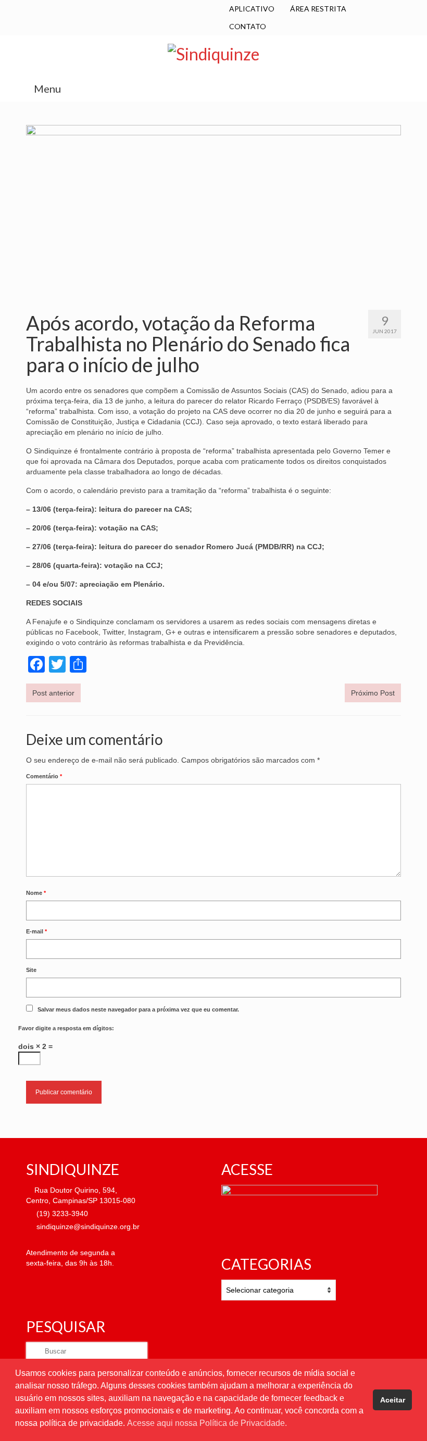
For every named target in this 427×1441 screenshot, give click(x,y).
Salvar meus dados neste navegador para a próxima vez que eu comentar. (138, 1009)
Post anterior (53, 693)
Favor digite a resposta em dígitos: (66, 1028)
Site (31, 970)
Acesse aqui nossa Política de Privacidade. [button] (207, 1423)
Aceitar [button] (392, 1400)
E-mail (36, 931)
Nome (36, 893)
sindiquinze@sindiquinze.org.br (87, 1226)
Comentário (44, 776)
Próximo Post (373, 693)
